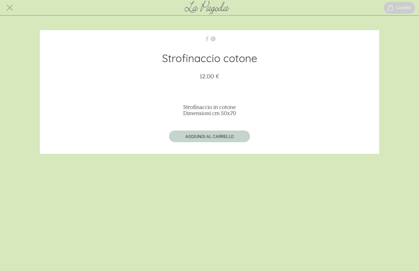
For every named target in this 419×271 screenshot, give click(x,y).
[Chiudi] (10, 8)
